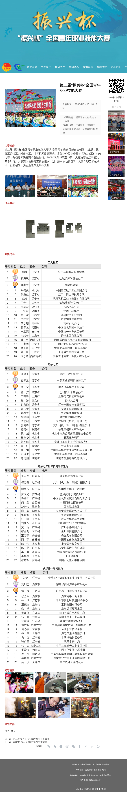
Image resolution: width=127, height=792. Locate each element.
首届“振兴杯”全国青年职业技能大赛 (30, 741)
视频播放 (102, 67)
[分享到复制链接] (48, 746)
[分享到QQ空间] (54, 746)
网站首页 (32, 67)
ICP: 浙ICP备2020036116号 (90, 780)
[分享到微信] (73, 746)
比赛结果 (116, 67)
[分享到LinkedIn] (91, 746)
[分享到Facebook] (79, 746)
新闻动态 (74, 67)
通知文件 (60, 67)
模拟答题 (88, 67)
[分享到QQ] (60, 746)
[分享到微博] (67, 746)
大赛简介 (46, 67)
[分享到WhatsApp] (98, 746)
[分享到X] (85, 746)
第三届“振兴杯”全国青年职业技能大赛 (31, 738)
